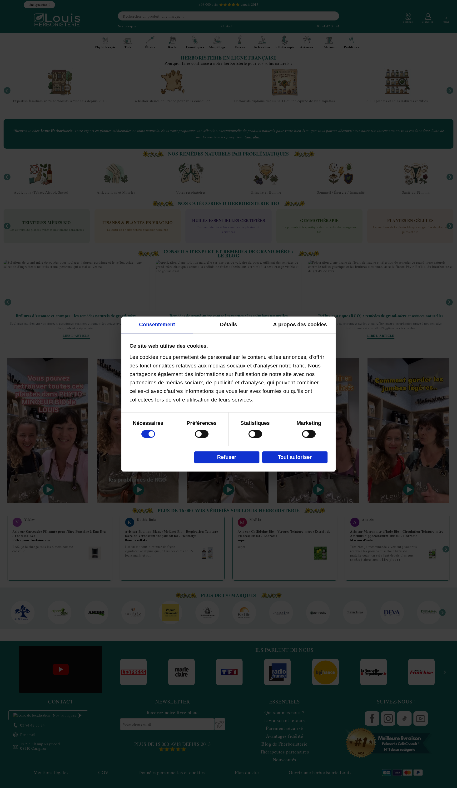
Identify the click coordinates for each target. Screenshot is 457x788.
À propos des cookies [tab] (300, 324)
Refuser (226, 457)
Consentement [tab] (157, 324)
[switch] (202, 434)
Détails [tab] (228, 324)
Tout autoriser (295, 457)
